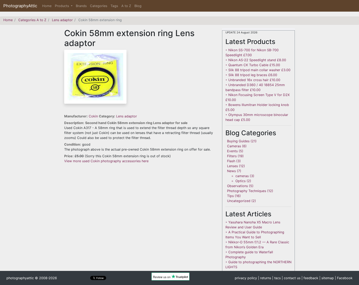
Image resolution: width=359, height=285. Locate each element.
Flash (231, 161)
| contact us (291, 278)
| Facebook (344, 278)
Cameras (234, 146)
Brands (81, 6)
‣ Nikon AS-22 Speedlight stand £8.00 (255, 60)
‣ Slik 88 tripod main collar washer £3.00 (257, 70)
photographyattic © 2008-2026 (31, 278)
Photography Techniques (246, 191)
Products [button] (62, 6)
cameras (242, 176)
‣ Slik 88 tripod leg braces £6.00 (251, 75)
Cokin (94, 116)
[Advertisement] (140, 192)
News (231, 171)
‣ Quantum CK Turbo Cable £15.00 (252, 65)
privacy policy (246, 278)
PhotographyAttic (20, 5)
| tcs (276, 278)
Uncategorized (238, 201)
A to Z (126, 6)
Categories (98, 6)
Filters (232, 156)
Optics (240, 181)
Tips (230, 196)
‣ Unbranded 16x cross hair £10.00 (252, 80)
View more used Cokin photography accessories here (106, 161)
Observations (237, 186)
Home (47, 6)
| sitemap (326, 278)
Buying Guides (238, 141)
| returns (264, 278)
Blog (137, 6)
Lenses (232, 166)
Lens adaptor (126, 116)
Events (232, 151)
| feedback (309, 278)
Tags (114, 6)
